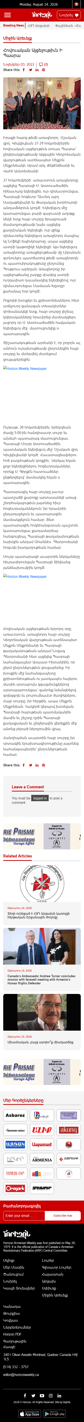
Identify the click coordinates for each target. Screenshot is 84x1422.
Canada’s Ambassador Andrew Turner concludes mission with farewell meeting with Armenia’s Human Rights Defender (41, 979)
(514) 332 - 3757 (16, 1367)
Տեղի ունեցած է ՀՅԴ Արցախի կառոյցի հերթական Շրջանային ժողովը (39, 915)
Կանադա (12, 1306)
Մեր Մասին (13, 1267)
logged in (40, 798)
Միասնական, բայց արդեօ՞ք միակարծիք (40, 1042)
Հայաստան (52, 1274)
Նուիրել (66, 15)
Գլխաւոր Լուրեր (56, 1267)
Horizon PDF (12, 1334)
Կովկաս (10, 1320)
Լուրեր (48, 1260)
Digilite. (67, 1402)
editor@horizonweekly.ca (21, 1374)
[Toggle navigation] (7, 15)
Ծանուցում (13, 1274)
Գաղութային (14, 1341)
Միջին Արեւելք (55, 1295)
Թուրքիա (11, 1313)
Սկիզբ (8, 1260)
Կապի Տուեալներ (19, 1288)
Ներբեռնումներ (17, 1327)
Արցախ (49, 1281)
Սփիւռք (49, 1288)
